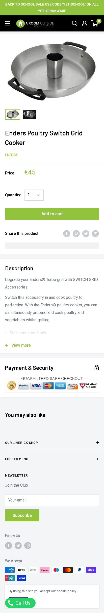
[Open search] (74, 23)
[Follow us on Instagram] (27, 545)
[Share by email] (95, 233)
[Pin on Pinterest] (76, 233)
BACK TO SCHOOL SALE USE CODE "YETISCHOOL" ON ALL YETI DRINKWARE (52, 7)
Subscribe (22, 515)
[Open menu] (7, 23)
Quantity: (13, 195)
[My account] (84, 23)
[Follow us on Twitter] (18, 545)
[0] (95, 23)
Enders (11, 155)
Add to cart (52, 213)
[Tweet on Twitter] (85, 233)
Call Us (22, 603)
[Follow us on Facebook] (8, 545)
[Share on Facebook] (66, 233)
